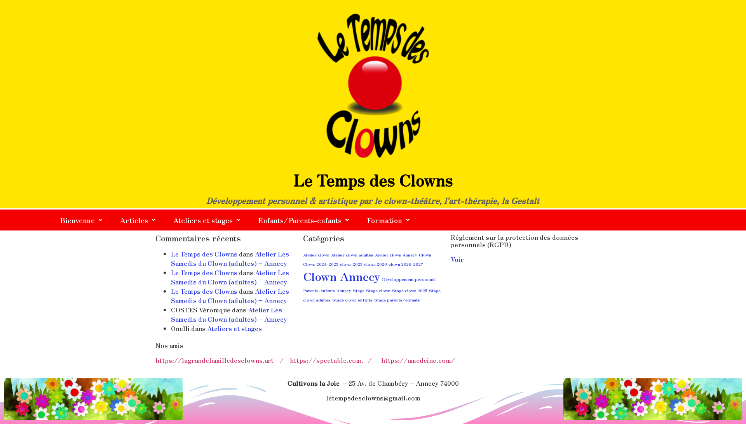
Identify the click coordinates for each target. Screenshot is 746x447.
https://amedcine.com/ (418, 360)
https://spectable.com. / (335, 360)
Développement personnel (409, 279)
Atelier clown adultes (352, 255)
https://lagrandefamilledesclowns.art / (222, 360)
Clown (425, 255)
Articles (134, 220)
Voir (457, 259)
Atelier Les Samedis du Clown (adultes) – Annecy (230, 258)
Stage (358, 290)
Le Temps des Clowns (204, 253)
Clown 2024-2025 (320, 264)
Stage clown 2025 (409, 290)
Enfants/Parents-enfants (300, 220)
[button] (81, 220)
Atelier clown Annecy (396, 255)
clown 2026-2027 (406, 264)
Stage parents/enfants (397, 300)
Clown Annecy (341, 276)
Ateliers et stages (203, 220)
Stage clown (378, 290)
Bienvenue (77, 220)
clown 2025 (351, 264)
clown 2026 (375, 264)
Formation (384, 220)
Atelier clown (316, 255)
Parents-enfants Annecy (327, 290)
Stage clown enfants (352, 300)
